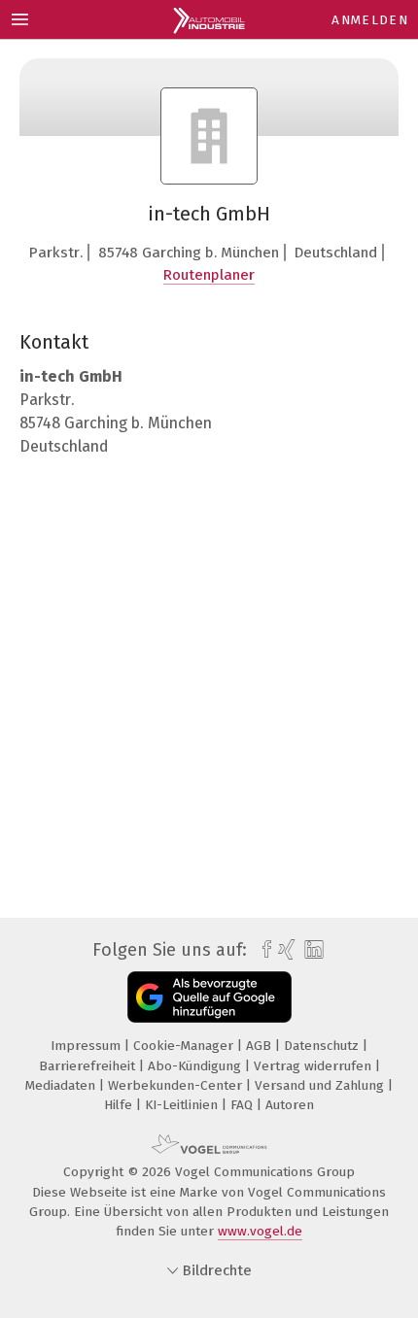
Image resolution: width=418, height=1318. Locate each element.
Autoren (289, 1105)
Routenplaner (209, 275)
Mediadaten (62, 1085)
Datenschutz (323, 1045)
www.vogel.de (260, 1231)
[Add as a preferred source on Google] (209, 997)
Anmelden (369, 20)
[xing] (284, 950)
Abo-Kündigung (196, 1066)
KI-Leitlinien (183, 1105)
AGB (260, 1045)
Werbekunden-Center (177, 1085)
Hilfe (120, 1105)
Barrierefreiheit (89, 1066)
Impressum (87, 1045)
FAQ (243, 1105)
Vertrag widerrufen (314, 1066)
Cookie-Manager (185, 1045)
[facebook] (262, 950)
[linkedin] (311, 950)
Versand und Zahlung (321, 1085)
